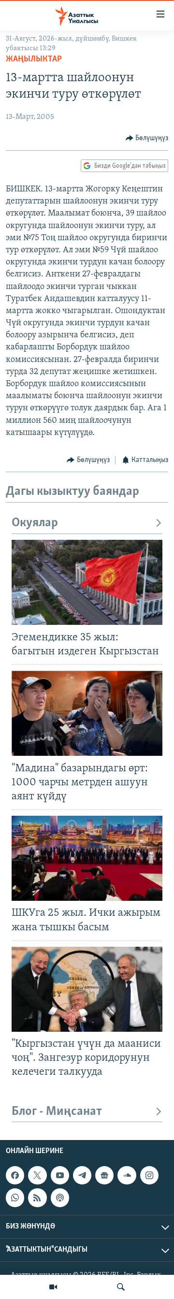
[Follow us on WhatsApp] (15, 1198)
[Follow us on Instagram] (149, 1175)
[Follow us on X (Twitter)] (37, 1175)
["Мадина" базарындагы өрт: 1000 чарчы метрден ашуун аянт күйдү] (87, 713)
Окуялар (35, 523)
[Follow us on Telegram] (82, 1175)
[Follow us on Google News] (104, 1175)
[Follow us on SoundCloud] (126, 1175)
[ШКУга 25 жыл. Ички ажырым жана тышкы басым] (87, 858)
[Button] (147, 138)
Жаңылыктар (34, 59)
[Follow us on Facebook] (15, 1175)
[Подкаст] (60, 1198)
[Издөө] (120, 1287)
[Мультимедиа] (53, 1287)
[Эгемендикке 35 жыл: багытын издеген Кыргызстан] (87, 582)
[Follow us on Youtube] (60, 1175)
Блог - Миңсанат (57, 1111)
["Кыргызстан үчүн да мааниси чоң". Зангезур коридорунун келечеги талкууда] (87, 989)
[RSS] (37, 1198)
